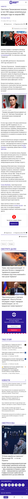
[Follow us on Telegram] (16, 485)
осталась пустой (18, 205)
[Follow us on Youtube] (9, 485)
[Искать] (22, 497)
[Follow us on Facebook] (2, 485)
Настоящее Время (5, 18)
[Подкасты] (23, 485)
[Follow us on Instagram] (12, 485)
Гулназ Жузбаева (6, 185)
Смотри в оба (8, 423)
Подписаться (14, 223)
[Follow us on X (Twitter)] (5, 485)
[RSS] (19, 485)
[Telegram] (14, 497)
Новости (3, 6)
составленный (5, 55)
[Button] (8, 24)
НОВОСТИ (6, 380)
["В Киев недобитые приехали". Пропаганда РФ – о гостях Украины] (14, 440)
